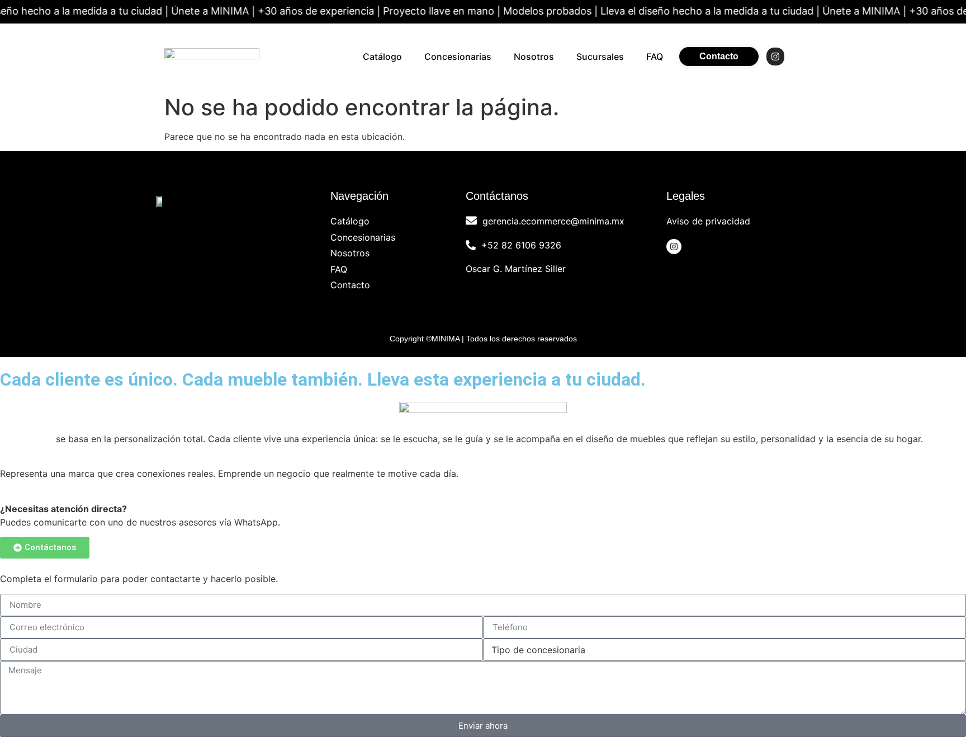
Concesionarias (457, 56)
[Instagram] (775, 56)
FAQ (654, 56)
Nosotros (534, 56)
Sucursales (600, 56)
